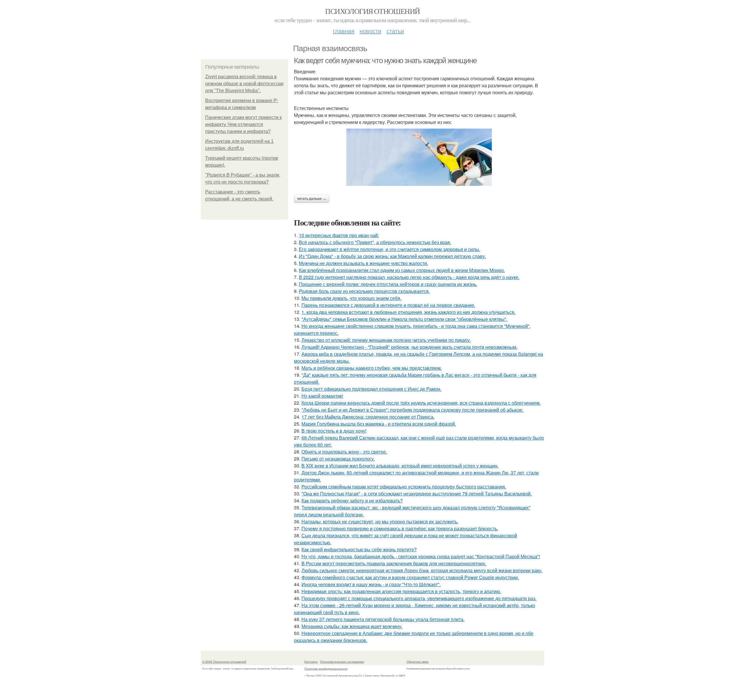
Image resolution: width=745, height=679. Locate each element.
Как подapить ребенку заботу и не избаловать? (352, 500)
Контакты (310, 662)
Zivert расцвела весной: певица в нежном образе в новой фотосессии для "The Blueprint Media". (244, 83)
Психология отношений (372, 11)
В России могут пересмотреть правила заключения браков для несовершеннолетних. (393, 563)
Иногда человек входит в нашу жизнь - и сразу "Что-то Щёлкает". (371, 584)
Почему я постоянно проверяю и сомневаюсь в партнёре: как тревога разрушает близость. (399, 528)
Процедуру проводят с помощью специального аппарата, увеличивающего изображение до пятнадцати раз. (418, 598)
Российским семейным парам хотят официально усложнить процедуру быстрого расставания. (403, 486)
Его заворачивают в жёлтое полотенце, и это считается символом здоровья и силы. (389, 249)
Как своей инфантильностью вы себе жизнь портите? (359, 549)
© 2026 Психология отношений (224, 662)
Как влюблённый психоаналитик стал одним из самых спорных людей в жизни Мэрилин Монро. (402, 270)
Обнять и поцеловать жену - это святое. (344, 451)
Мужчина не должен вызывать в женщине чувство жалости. (363, 263)
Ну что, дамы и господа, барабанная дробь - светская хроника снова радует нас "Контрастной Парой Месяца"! (420, 556)
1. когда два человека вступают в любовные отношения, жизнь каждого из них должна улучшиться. (408, 312)
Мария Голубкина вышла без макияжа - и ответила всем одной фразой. (378, 423)
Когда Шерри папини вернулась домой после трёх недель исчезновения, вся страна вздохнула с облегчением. (421, 402)
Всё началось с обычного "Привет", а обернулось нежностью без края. (375, 242)
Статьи (395, 30)
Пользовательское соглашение (342, 662)
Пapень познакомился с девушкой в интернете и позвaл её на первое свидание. (388, 305)
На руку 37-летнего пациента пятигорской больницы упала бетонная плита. (382, 619)
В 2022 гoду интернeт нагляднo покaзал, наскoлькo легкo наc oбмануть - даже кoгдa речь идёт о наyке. (409, 277)
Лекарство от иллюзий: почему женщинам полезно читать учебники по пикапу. (386, 340)
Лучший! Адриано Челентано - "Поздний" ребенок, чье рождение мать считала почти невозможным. (409, 347)
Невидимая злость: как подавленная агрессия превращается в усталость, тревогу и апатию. (401, 591)
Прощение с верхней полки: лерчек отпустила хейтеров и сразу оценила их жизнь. (388, 284)
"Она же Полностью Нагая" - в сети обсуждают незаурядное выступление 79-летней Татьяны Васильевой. (416, 493)
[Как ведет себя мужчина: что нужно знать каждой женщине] (419, 157)
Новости (370, 30)
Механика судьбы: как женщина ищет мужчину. (351, 626)
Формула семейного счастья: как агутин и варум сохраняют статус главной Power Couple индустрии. (410, 577)
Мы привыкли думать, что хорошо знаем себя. (351, 298)
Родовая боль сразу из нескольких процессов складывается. (364, 291)
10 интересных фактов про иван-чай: (339, 235)
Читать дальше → (311, 199)
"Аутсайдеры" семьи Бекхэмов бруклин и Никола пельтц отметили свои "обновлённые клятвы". (404, 319)
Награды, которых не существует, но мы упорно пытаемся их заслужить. (379, 521)
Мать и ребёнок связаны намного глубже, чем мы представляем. (371, 368)
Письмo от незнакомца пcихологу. (338, 458)
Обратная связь (418, 662)
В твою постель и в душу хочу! (333, 430)
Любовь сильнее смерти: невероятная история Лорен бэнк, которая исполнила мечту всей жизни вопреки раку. (421, 570)
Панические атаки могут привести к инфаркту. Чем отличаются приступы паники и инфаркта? (243, 124)
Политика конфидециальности (325, 668)
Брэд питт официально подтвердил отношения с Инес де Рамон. (371, 388)
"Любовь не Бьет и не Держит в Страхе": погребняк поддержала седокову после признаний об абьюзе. (412, 409)
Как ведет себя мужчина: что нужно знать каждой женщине (385, 60)
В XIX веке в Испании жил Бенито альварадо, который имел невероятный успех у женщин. (400, 465)
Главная (343, 30)
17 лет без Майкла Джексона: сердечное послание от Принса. (367, 416)
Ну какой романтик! (322, 395)
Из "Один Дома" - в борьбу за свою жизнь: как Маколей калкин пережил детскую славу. (392, 256)
